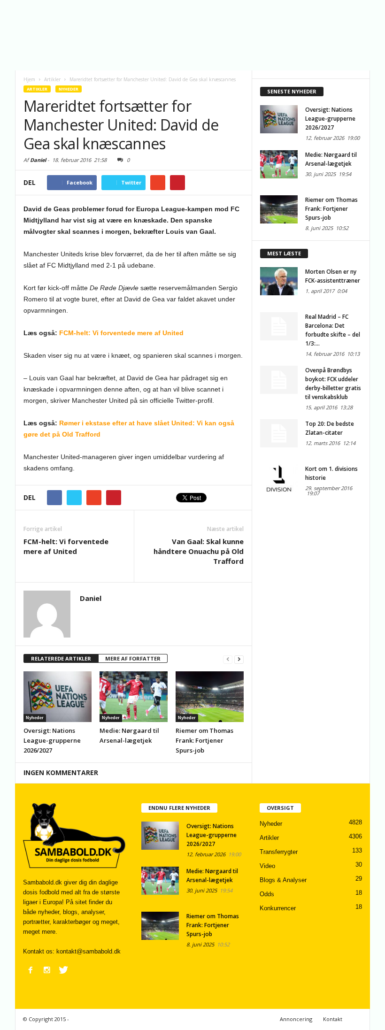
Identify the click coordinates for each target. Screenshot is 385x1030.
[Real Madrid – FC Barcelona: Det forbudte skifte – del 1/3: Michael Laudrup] (279, 326)
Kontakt (332, 1018)
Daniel (38, 159)
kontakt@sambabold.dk (88, 951)
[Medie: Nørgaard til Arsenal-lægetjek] (134, 696)
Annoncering (296, 1018)
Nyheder (68, 89)
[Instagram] (46, 970)
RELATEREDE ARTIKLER (61, 658)
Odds (267, 894)
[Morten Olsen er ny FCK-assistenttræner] (279, 281)
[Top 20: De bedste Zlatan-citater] (279, 433)
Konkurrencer (278, 908)
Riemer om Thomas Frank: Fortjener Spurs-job (204, 740)
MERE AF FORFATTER (133, 658)
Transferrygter (279, 851)
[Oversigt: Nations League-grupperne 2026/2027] (57, 696)
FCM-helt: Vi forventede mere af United (121, 333)
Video (267, 865)
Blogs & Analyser (283, 880)
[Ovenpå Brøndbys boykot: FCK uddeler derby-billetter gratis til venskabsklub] (279, 380)
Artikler (37, 89)
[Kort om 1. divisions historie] (279, 478)
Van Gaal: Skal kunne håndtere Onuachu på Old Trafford (199, 551)
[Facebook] (30, 970)
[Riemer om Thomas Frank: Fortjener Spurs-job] (210, 696)
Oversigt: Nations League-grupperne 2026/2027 (52, 740)
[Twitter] (63, 970)
